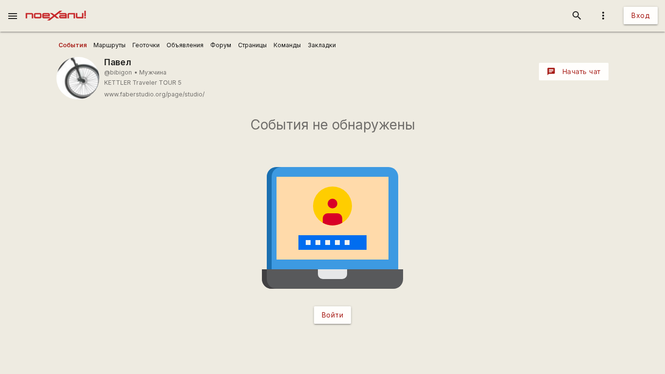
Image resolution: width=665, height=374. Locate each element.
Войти (333, 315)
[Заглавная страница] (55, 7)
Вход (640, 15)
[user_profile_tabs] (72, 45)
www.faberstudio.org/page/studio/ (154, 94)
